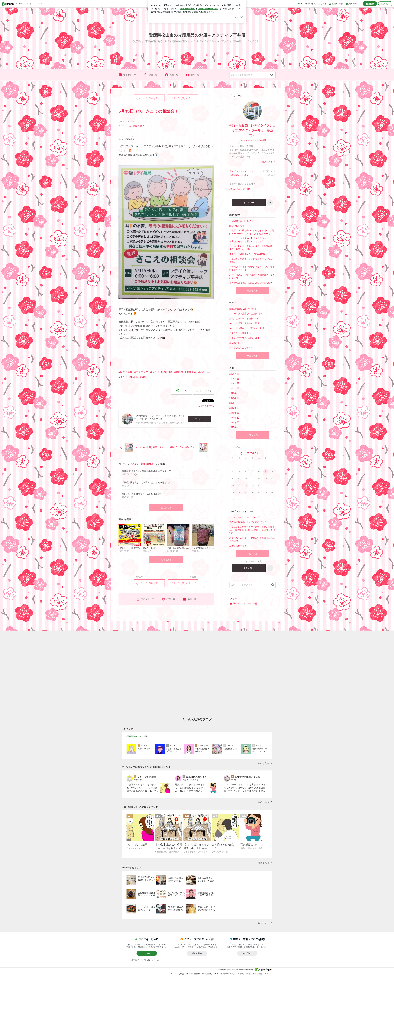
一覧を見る (252, 290)
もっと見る (166, 507)
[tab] (134, 736)
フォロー (199, 419)
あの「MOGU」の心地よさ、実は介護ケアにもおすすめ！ (252, 276)
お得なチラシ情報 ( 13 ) (240, 333)
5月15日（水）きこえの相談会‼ (148, 111)
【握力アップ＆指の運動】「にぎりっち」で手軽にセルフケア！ (252, 268)
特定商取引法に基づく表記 (251, 973)
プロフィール (245, 140)
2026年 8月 (252, 453)
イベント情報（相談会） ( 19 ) (244, 323)
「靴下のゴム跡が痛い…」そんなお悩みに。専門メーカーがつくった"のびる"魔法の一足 (251, 232)
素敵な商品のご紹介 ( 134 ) (242, 308)
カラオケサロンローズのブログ (244, 517)
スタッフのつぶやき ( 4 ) (241, 347)
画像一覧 (174, 75)
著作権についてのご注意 (245, 603)
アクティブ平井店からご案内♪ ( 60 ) (247, 313)
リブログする (205, 390)
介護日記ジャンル (238, 174)
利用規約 (208, 973)
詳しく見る (197, 953)
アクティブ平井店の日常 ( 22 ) (244, 338)
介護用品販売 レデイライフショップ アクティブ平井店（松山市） (252, 130)
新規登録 (370, 3)
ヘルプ (269, 973)
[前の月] (241, 453)
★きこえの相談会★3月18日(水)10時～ (248, 254)
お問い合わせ (194, 973)
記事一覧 (153, 75)
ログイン (385, 3)
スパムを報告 (178, 973)
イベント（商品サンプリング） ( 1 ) (246, 328)
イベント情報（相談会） (136, 126)
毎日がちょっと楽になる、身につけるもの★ (251, 282)
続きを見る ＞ (268, 161)
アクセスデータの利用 (226, 973)
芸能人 (147, 736)
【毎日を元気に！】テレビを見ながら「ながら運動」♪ (252, 260)
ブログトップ (129, 75)
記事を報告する (207, 406)
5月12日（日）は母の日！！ (185, 98)
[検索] (272, 75)
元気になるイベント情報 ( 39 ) (244, 318)
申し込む (247, 953)
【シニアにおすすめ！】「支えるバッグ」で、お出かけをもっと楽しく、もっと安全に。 (252, 240)
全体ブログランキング (240, 171)
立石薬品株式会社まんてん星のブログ (247, 522)
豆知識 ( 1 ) (234, 342)
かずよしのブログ (238, 545)
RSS (235, 599)
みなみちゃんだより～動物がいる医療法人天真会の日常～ (252, 539)
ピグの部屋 (260, 140)
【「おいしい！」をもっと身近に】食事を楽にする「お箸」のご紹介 (252, 247)
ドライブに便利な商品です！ (151, 98)
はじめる (147, 953)
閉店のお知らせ (236, 225)
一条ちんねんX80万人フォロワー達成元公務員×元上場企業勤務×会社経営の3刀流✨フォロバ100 (252, 530)
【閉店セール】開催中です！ (243, 220)
